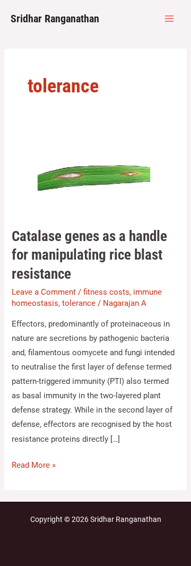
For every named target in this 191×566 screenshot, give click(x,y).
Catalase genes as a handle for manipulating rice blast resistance (89, 255)
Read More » (34, 464)
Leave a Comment (44, 292)
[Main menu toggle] (169, 18)
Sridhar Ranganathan (55, 18)
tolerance (79, 303)
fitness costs (106, 292)
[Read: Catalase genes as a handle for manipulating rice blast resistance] (95, 175)
